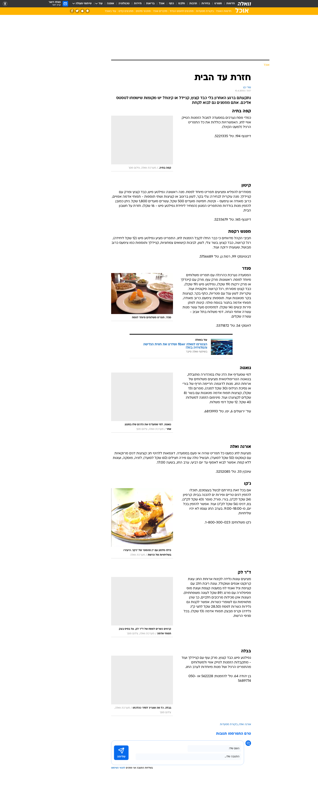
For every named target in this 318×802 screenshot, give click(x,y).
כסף (171, 3)
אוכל (162, 3)
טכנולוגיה (124, 3)
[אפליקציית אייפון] (82, 11)
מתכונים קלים (126, 11)
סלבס (181, 3)
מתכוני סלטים (143, 11)
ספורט (218, 3)
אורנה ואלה (245, 724)
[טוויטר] (77, 11)
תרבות (193, 3)
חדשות (230, 3)
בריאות (150, 3)
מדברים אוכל (160, 11)
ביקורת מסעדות (205, 11)
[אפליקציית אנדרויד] (87, 11)
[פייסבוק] (72, 11)
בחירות (206, 3)
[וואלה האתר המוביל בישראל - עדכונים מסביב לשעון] (244, 4)
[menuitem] (228, 4)
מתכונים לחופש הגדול (182, 11)
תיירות (138, 3)
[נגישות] (5, 3)
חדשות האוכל (223, 11)
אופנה (110, 3)
